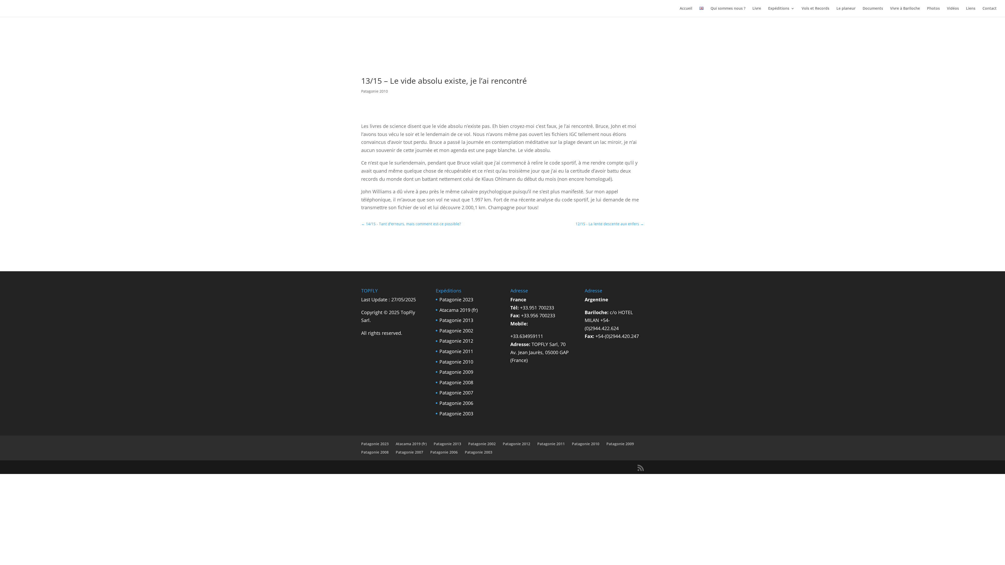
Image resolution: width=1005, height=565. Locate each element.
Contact (989, 9)
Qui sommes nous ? (728, 9)
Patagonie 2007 (456, 392)
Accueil (686, 9)
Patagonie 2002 (456, 330)
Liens (970, 9)
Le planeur (846, 9)
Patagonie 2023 (456, 299)
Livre (756, 9)
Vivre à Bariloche (905, 9)
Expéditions (778, 9)
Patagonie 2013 (456, 320)
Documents (873, 9)
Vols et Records (815, 9)
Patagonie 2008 (456, 382)
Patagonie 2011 (456, 351)
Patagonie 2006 (456, 403)
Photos (933, 9)
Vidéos (953, 9)
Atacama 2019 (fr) (458, 310)
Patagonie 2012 (456, 341)
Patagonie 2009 (456, 372)
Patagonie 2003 (456, 413)
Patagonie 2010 (374, 91)
